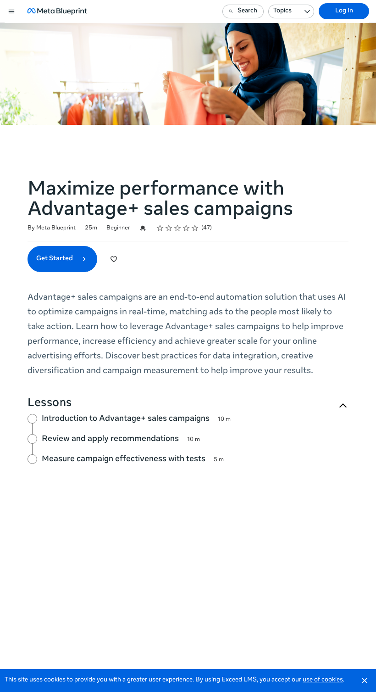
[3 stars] (177, 228)
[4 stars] (186, 228)
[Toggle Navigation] (12, 11)
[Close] (364, 680)
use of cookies (323, 680)
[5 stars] (195, 228)
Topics (282, 11)
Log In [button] (344, 11)
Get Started (55, 259)
